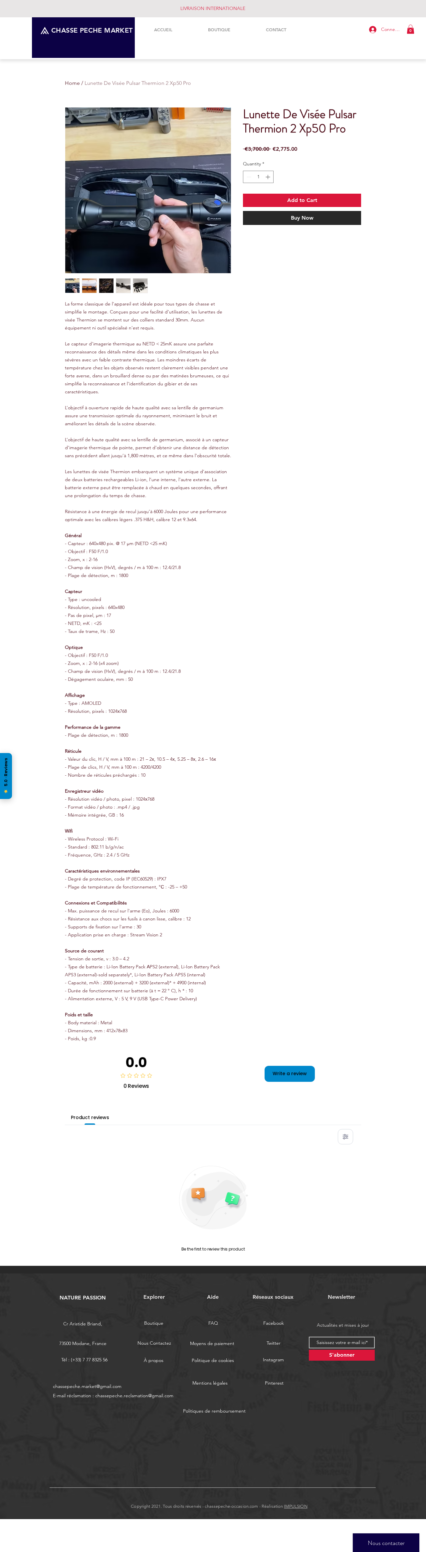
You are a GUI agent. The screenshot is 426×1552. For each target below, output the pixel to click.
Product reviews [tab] (90, 1117)
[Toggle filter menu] (345, 1136)
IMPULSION (295, 1506)
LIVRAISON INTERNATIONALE (212, 8)
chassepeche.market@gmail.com (87, 1386)
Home (72, 83)
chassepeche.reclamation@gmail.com (134, 1396)
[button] (410, 29)
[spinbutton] (258, 177)
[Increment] (268, 177)
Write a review (290, 1073)
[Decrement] (248, 177)
